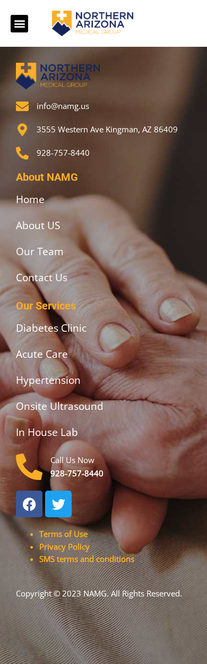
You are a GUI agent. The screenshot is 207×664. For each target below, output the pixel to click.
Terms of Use (63, 533)
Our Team (40, 251)
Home (30, 199)
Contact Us (41, 277)
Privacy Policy (64, 546)
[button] (19, 23)
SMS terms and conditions (86, 558)
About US (38, 225)
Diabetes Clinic (51, 328)
